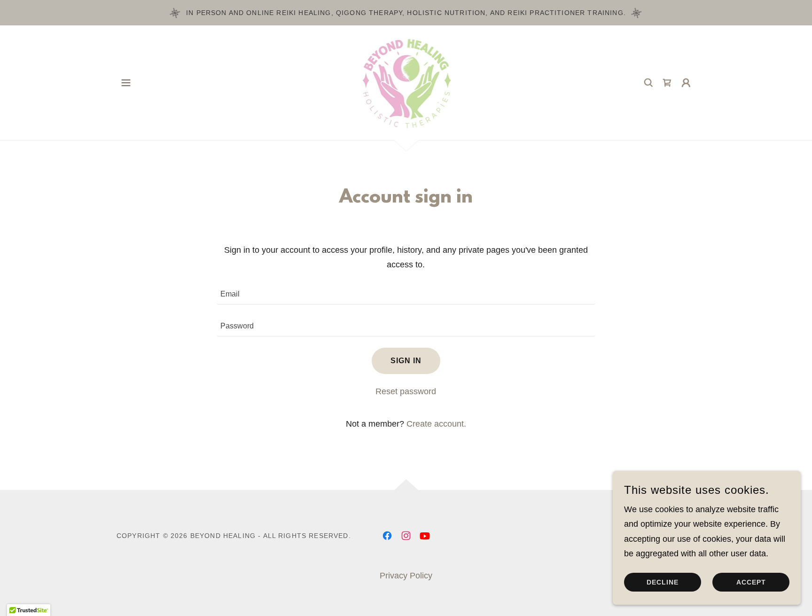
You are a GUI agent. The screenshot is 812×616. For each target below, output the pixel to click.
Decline (663, 582)
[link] (406, 82)
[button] (126, 82)
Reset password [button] (405, 391)
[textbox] (406, 294)
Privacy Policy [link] (406, 575)
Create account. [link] (436, 424)
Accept (751, 582)
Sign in (406, 361)
